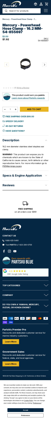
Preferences (25, 415)
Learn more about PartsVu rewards (28, 98)
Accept (25, 410)
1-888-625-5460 (12, 240)
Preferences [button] (37, 403)
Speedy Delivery (15, 121)
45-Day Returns (14, 126)
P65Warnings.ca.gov (12, 166)
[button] (47, 4)
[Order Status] (35, 4)
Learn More (10, 341)
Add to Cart (34, 109)
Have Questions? (15, 131)
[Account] (41, 4)
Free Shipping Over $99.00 (20, 116)
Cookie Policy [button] (28, 400)
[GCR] (5, 271)
